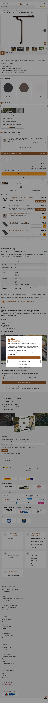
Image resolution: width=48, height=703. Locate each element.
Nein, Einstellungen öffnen (24, 361)
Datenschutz (22, 364)
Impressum (26, 364)
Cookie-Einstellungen (31, 352)
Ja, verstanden (24, 358)
